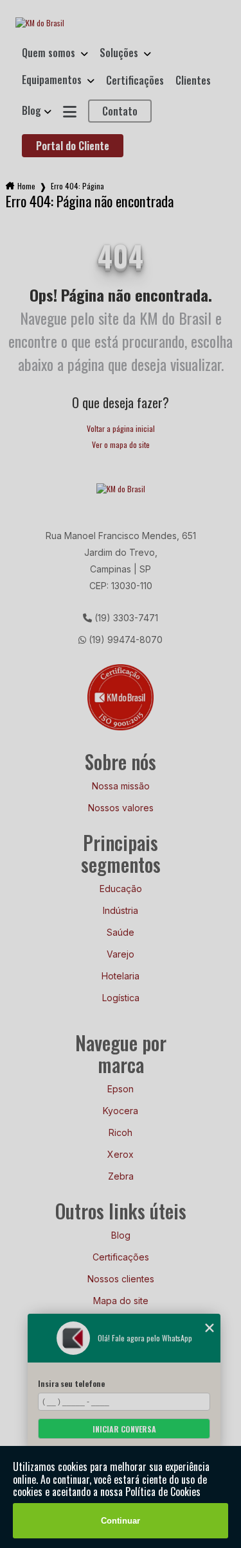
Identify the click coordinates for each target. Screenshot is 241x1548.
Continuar (120, 1521)
